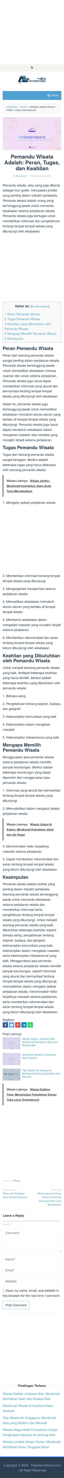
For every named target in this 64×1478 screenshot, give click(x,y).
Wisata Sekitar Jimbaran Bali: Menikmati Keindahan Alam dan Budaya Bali (40, 1042)
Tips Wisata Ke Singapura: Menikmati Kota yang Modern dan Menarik (41, 1073)
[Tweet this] (11, 1025)
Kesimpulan (14, 338)
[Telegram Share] (24, 1025)
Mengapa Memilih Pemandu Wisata (31, 333)
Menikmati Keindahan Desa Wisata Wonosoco (15, 1193)
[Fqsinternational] (32, 79)
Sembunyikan (39, 306)
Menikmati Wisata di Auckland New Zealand (39, 1056)
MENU (55, 95)
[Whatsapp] (30, 1025)
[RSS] (32, 67)
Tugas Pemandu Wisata (22, 319)
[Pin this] (17, 1025)
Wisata (16, 1180)
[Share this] (5, 1025)
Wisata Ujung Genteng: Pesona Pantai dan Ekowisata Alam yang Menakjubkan (49, 1197)
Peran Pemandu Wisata (22, 314)
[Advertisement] (32, 32)
